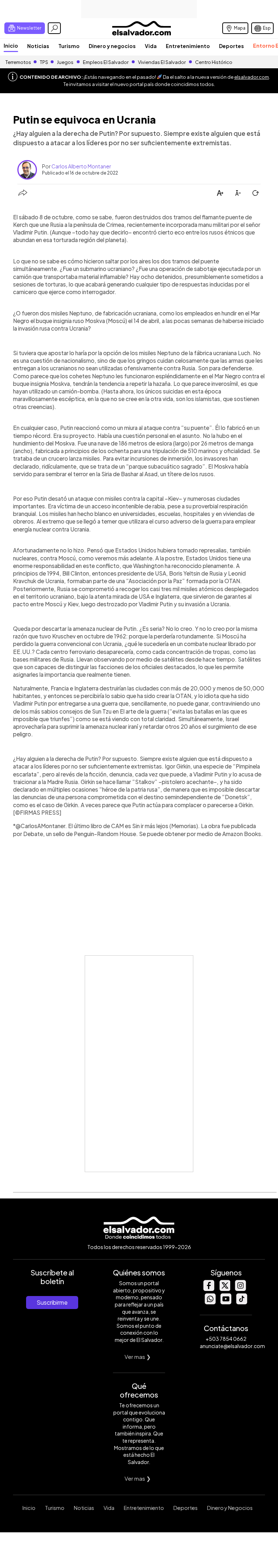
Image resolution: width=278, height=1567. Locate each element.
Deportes (231, 46)
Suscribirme (52, 1302)
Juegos (65, 62)
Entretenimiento (188, 46)
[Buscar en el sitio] (54, 28)
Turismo (69, 46)
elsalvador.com (251, 77)
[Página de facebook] (208, 1289)
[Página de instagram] (240, 1289)
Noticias (38, 46)
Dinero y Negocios (230, 1507)
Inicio (11, 45)
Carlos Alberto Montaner (81, 166)
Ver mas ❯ (138, 1356)
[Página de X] (224, 1289)
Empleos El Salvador (106, 62)
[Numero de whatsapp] (210, 1302)
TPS (44, 62)
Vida (151, 46)
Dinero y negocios (112, 46)
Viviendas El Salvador (162, 62)
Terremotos (18, 62)
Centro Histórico (213, 62)
